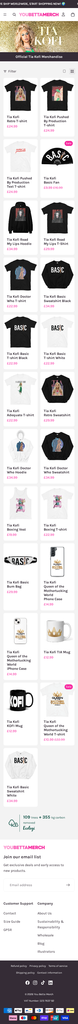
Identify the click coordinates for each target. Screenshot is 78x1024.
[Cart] (73, 14)
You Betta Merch (43, 994)
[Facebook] (27, 982)
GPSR (7, 930)
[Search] (14, 14)
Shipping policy (25, 972)
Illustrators (46, 951)
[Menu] (5, 15)
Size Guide (11, 921)
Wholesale (45, 935)
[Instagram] (35, 982)
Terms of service (58, 965)
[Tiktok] (43, 982)
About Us (44, 913)
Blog (40, 943)
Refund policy (19, 965)
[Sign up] (68, 885)
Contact (9, 913)
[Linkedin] (50, 982)
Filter (12, 71)
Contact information (49, 972)
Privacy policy (37, 965)
